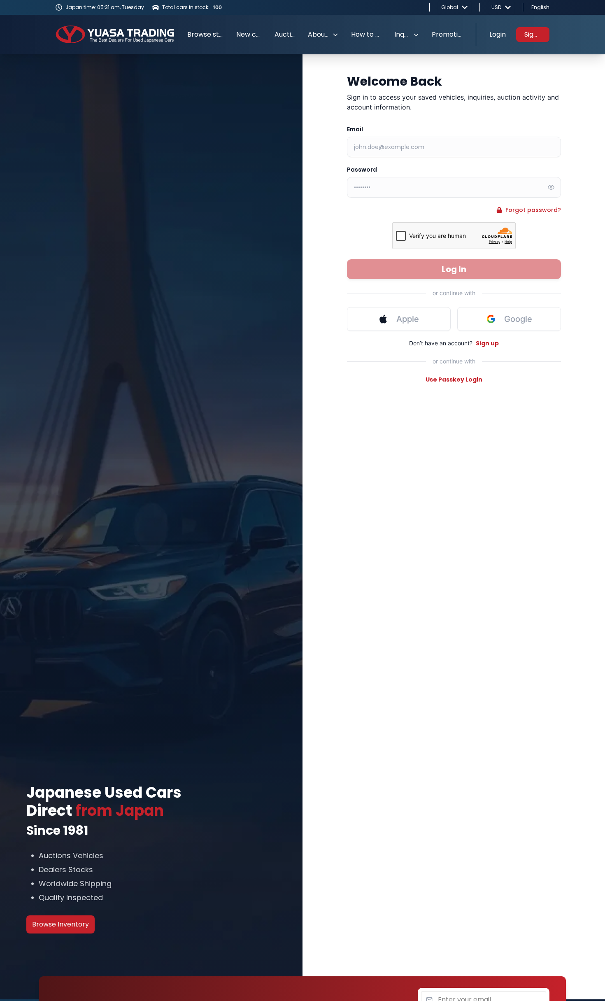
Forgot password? (533, 210)
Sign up (487, 343)
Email (355, 129)
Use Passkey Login (454, 379)
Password (362, 169)
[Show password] (551, 187)
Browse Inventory (60, 924)
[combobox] (454, 7)
